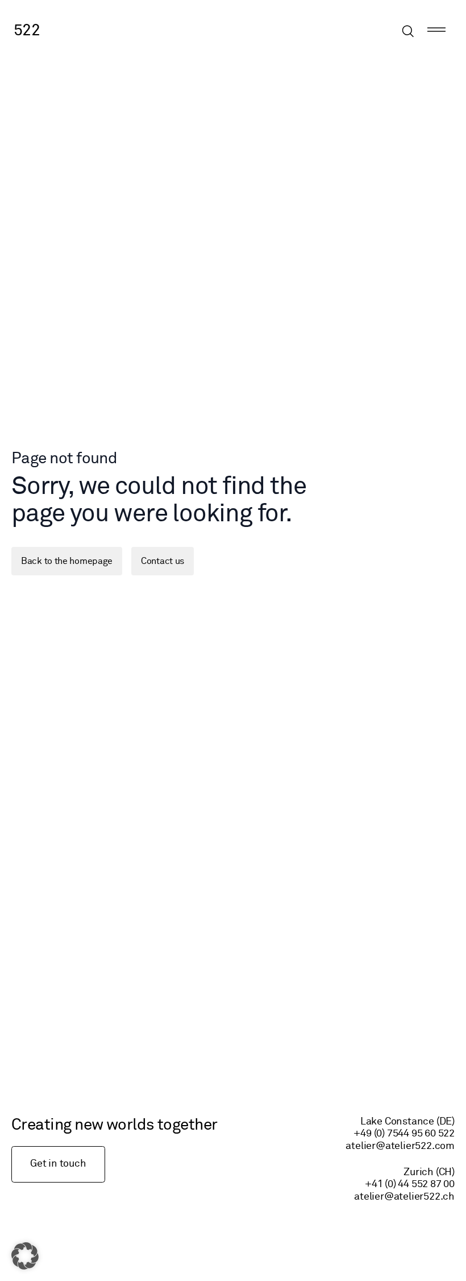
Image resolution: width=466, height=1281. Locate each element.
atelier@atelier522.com (400, 1146)
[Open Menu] (436, 31)
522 (27, 31)
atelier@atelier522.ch (404, 1197)
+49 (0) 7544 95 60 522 (404, 1133)
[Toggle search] (408, 31)
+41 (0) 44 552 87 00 (410, 1184)
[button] (25, 1256)
